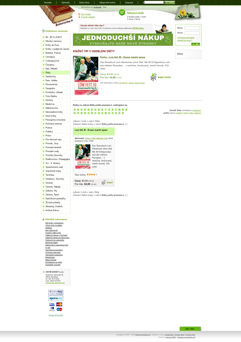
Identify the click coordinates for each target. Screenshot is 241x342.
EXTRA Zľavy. (138, 28)
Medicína (50, 104)
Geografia (50, 88)
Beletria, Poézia (53, 53)
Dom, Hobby (51, 80)
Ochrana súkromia (52, 252)
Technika (50, 175)
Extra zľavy (84, 2)
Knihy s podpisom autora (57, 49)
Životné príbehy (53, 202)
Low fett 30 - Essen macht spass (132, 83)
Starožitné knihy (53, 171)
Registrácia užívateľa (185, 38)
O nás (47, 248)
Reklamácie (50, 257)
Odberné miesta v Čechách (56, 235)
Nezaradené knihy (54, 112)
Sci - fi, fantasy (53, 163)
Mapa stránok (50, 260)
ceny (186, 113)
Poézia (49, 127)
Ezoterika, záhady (54, 92)
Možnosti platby (51, 243)
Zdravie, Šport (52, 194)
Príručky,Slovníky (54, 155)
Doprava (129, 2)
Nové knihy (51, 116)
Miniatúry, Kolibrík (54, 206)
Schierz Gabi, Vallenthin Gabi (96, 138)
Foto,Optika (51, 96)
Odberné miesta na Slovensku (57, 238)
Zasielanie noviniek (52, 265)
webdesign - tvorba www (174, 335)
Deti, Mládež (52, 68)
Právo (48, 135)
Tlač (187, 329)
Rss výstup (86, 14)
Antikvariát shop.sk (57, 16)
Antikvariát (97, 7)
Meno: (180, 28)
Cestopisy (50, 57)
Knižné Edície (52, 210)
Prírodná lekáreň (53, 147)
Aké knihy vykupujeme (54, 223)
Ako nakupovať (51, 230)
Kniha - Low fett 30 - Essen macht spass (122, 57)
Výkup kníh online (107, 2)
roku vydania (195, 113)
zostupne (197, 110)
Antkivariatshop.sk (142, 335)
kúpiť (110, 182)
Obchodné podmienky (54, 255)
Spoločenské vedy (54, 167)
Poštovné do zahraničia (54, 240)
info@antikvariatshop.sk (55, 283)
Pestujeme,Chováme (55, 120)
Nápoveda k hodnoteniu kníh (56, 245)
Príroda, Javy (52, 143)
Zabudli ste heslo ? (184, 40)
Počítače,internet (54, 124)
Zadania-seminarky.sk (186, 337)
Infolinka (48, 228)
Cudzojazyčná (52, 61)
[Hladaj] (169, 2)
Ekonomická (51, 84)
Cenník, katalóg (88, 17)
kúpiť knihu (164, 77)
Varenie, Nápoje (53, 187)
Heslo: (180, 32)
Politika (49, 131)
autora (179, 113)
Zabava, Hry (51, 190)
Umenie (49, 183)
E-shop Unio (190, 335)
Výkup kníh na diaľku (53, 225)
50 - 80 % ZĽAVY (54, 37)
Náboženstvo (52, 108)
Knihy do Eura (52, 45)
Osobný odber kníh (53, 233)
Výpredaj (65, 2)
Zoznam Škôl (171, 337)
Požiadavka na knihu (53, 262)
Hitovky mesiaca (53, 41)
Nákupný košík (135, 12)
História (49, 100)
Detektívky (51, 76)
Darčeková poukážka (54, 250)
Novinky (47, 2)
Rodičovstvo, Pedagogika (58, 159)
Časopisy (50, 64)
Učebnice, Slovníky (55, 179)
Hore (192, 329)
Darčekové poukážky (56, 198)
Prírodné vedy (52, 151)
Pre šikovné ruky (54, 139)
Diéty (48, 72)
